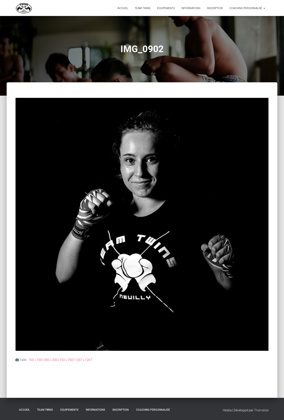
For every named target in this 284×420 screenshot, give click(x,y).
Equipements (166, 8)
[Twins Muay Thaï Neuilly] (24, 8)
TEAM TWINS (142, 8)
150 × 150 (35, 360)
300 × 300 (50, 360)
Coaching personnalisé (246, 8)
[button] (264, 8)
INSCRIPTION (215, 8)
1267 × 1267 (83, 360)
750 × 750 (66, 360)
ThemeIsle (261, 410)
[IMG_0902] (142, 224)
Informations (190, 8)
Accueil (122, 8)
